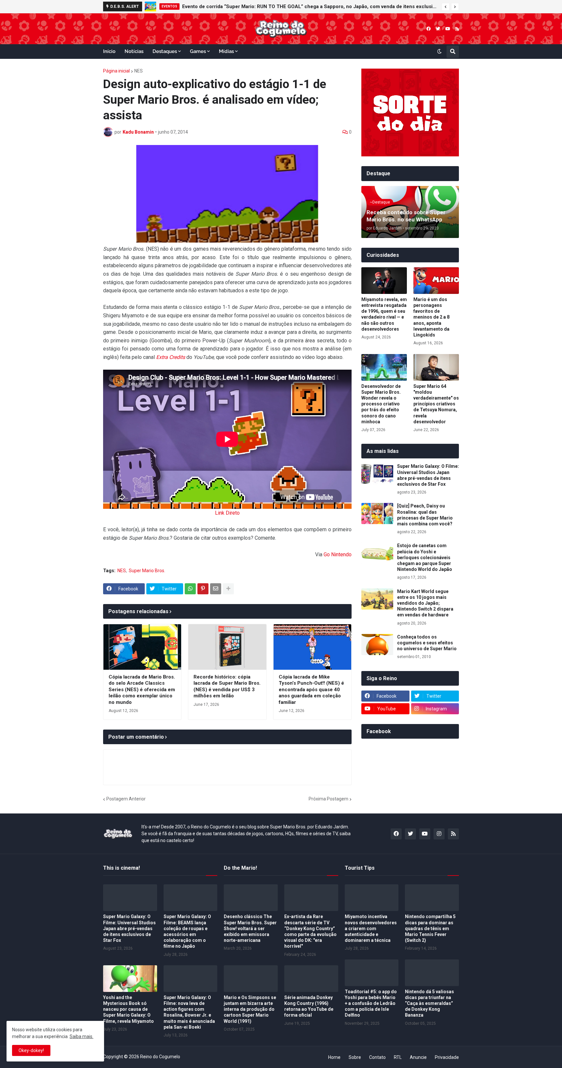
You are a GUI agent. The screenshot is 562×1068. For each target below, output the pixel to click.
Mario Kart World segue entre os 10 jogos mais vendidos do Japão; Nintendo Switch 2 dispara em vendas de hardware (425, 603)
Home (334, 1057)
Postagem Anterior (126, 798)
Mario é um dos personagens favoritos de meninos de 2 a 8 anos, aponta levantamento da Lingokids (431, 317)
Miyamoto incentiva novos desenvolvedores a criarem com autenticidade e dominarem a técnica (371, 928)
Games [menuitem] (198, 51)
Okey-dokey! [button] (31, 1050)
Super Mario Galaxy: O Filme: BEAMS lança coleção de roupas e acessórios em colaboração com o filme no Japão (187, 931)
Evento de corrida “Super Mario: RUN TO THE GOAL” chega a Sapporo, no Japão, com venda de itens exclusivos (310, 6)
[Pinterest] (202, 588)
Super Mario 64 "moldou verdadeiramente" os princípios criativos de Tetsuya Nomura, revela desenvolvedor (436, 404)
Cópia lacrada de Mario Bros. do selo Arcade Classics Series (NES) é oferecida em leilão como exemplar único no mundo (142, 689)
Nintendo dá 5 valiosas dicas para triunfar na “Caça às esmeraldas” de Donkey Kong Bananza (429, 1003)
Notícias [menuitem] (134, 51)
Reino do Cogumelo (160, 1056)
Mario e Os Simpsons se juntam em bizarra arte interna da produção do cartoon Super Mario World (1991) (250, 1009)
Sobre (355, 1057)
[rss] (457, 28)
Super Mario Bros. (147, 570)
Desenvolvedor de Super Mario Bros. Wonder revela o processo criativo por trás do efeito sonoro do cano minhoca (381, 404)
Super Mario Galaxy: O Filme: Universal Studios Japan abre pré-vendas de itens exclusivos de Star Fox (428, 475)
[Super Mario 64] (436, 367)
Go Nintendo (338, 554)
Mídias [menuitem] (226, 51)
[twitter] (438, 28)
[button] (445, 7)
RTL (398, 1057)
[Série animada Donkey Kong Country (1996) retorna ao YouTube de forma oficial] (311, 978)
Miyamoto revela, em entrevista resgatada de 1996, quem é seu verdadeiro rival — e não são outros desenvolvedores (384, 314)
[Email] (215, 588)
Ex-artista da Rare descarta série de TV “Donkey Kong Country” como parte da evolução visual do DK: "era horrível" (310, 931)
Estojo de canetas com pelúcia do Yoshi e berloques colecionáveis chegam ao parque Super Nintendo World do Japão (424, 557)
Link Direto (227, 513)
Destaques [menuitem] (165, 51)
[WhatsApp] (190, 588)
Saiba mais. (81, 1036)
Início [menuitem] (109, 51)
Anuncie (418, 1057)
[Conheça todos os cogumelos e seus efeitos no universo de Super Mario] (377, 644)
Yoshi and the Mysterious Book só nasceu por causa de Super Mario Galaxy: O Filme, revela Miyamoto (128, 1009)
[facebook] (428, 28)
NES (138, 71)
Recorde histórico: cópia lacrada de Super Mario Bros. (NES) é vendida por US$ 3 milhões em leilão (227, 686)
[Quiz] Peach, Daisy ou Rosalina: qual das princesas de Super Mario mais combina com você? (425, 514)
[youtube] (447, 28)
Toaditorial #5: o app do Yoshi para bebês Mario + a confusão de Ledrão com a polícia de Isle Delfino (371, 1003)
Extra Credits (170, 357)
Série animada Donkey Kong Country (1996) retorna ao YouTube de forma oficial (308, 1006)
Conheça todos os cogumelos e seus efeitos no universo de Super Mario (427, 642)
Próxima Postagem (328, 798)
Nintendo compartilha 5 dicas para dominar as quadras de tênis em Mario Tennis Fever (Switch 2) (430, 928)
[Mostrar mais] (228, 588)
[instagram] (439, 833)
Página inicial (116, 71)
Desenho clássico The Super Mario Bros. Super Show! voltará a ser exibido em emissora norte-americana (250, 928)
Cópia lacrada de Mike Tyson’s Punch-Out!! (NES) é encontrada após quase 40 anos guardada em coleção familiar (311, 689)
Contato (377, 1057)
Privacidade (447, 1057)
